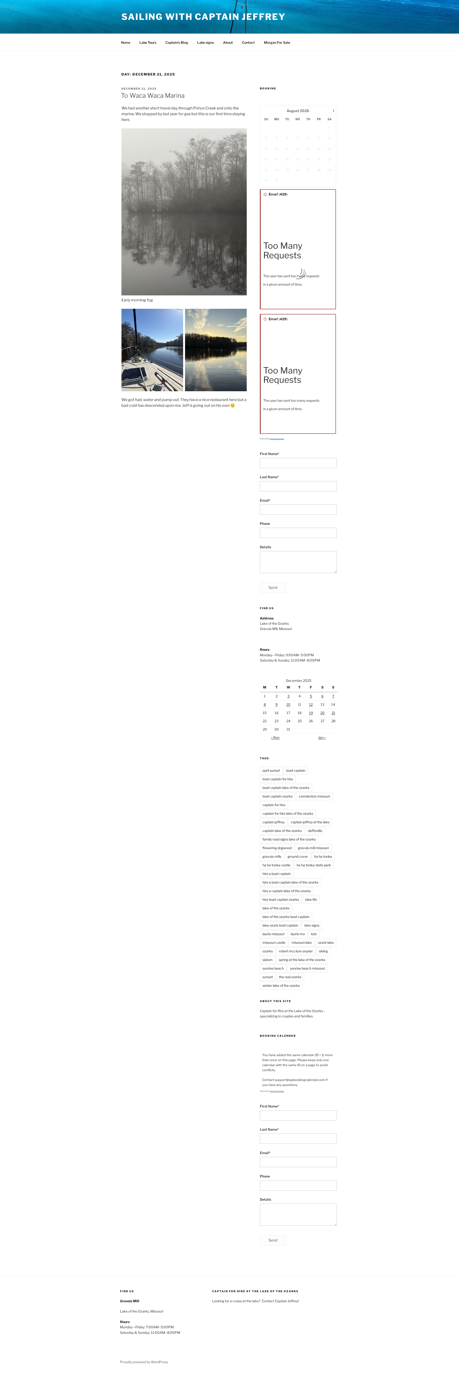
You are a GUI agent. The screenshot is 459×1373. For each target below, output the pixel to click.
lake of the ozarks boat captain (285, 917)
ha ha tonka (323, 856)
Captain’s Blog (176, 42)
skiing (323, 951)
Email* (265, 500)
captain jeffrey (273, 822)
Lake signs (205, 42)
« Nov (275, 737)
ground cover (298, 856)
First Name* (269, 454)
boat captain (295, 770)
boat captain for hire (277, 779)
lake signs (311, 925)
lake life (311, 899)
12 (311, 704)
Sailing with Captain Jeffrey (203, 16)
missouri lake (302, 942)
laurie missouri (273, 934)
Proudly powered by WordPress (144, 1362)
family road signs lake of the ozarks (289, 839)
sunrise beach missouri (307, 968)
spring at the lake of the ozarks (302, 960)
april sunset (271, 770)
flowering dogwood (277, 848)
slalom (267, 960)
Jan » (322, 737)
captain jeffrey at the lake (310, 822)
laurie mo (298, 934)
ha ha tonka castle (276, 865)
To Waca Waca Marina (153, 95)
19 (311, 713)
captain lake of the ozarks (282, 831)
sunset (267, 977)
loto (314, 934)
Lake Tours (147, 42)
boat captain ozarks (277, 796)
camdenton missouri (314, 796)
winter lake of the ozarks (281, 985)
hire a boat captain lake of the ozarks (290, 882)
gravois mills (271, 856)
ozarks (267, 951)
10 (288, 704)
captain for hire (273, 805)
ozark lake (326, 942)
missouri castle (273, 942)
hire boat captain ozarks (280, 899)
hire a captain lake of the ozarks (286, 891)
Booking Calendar (277, 439)
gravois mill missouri (313, 848)
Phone (265, 523)
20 (322, 713)
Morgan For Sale (277, 42)
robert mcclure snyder (296, 951)
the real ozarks (290, 977)
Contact (248, 42)
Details (265, 547)
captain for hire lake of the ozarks (287, 813)
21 (333, 713)
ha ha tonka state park (314, 865)
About (228, 42)
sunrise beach (273, 968)
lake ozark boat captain (280, 925)
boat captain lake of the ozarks (285, 788)
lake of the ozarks (276, 908)
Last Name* (269, 477)
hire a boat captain (276, 874)
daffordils (315, 831)
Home (125, 42)
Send (272, 587)
